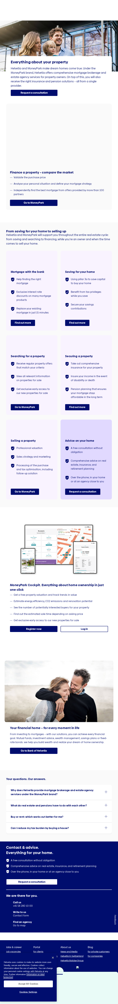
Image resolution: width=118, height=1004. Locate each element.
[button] (34, 93)
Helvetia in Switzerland (72, 956)
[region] (28, 977)
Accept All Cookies (28, 984)
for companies (95, 956)
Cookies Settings (28, 992)
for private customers (99, 951)
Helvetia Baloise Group (72, 960)
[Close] (52, 957)
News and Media (69, 951)
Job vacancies (13, 951)
